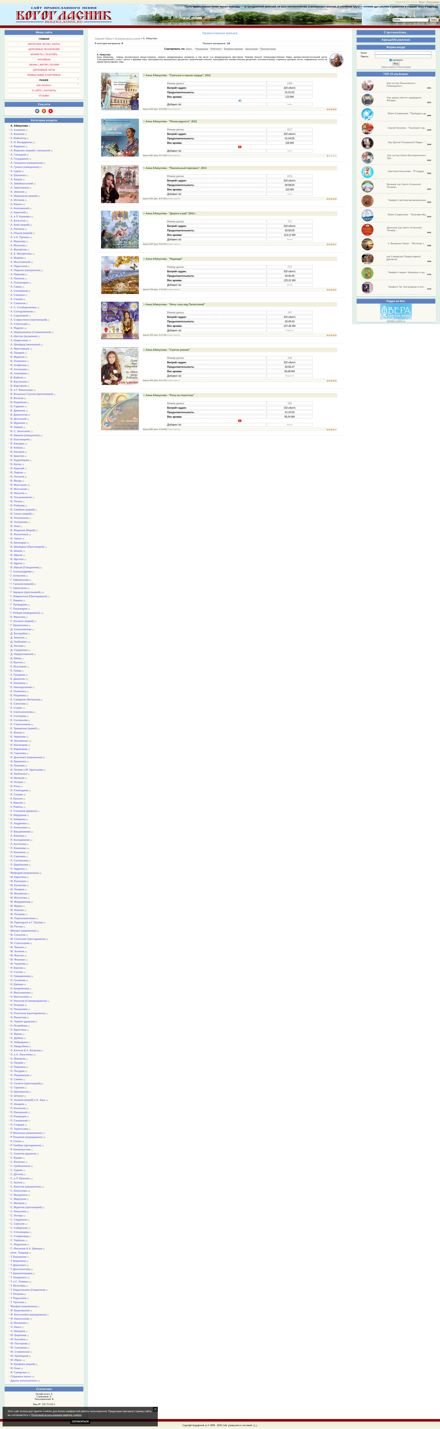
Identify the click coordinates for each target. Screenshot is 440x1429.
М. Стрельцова (19, 943)
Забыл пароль (388, 67)
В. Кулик (15, 464)
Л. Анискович (19, 827)
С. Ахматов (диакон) (23, 1153)
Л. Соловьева (19, 860)
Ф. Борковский (19, 1310)
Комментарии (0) (174, 109)
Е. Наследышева (21, 687)
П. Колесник (18, 1108)
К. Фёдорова (18, 815)
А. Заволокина (19, 187)
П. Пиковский (19, 1112)
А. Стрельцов (19, 323)
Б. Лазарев (17, 352)
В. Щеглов (17, 559)
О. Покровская (19, 1075)
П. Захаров (17, 1104)
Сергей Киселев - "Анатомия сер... (407, 127)
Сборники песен (20, 1376)
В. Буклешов (18, 381)
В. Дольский (18, 418)
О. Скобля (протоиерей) (25, 1083)
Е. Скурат (16, 707)
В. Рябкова (17, 505)
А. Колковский (19, 208)
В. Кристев (17, 455)
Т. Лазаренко (18, 1277)
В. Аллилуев (18, 369)
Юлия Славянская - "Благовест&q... (408, 214)
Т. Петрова (17, 1293)
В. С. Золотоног (20, 431)
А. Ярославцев (19, 348)
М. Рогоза (16, 926)
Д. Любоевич (18, 641)
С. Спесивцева (19, 1232)
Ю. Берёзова (18, 1335)
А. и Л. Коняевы (20, 216)
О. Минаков (17, 1058)
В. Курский (17, 468)
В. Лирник (16, 472)
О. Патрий (16, 1062)
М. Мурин (16, 905)
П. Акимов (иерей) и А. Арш (27, 1099)
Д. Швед (15, 658)
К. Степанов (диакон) (23, 810)
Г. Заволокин (18, 588)
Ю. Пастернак (19, 1343)
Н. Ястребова (18, 1025)
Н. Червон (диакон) (22, 1021)
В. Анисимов (18, 373)
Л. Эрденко (17, 868)
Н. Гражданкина (20, 976)
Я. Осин (15, 1368)
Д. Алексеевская (20, 629)
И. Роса (15, 786)
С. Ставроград (19, 1236)
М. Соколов (17, 934)
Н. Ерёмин (16, 984)
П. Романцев (18, 1116)
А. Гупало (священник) (24, 166)
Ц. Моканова (18, 1322)
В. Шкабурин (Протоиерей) (27, 546)
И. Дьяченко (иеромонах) (26, 757)
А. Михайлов (18, 249)
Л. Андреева (18, 823)
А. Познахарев (19, 282)
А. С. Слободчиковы (23, 307)
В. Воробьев (18, 402)
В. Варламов (18, 385)
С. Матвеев (17, 1203)
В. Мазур (15, 480)
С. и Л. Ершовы (20, 1178)
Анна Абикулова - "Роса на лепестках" (170, 395)
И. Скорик (16, 794)
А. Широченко (19, 340)
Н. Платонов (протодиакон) (27, 1013)
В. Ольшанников (21, 497)
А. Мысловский (20, 261)
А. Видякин (17, 146)
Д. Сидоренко (19, 649)
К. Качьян (16, 798)
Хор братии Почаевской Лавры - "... (408, 142)
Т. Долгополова (20, 1269)
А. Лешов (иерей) (21, 233)
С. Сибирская (19, 1227)
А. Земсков (17, 191)
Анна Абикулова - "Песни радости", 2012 (171, 121)
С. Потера (16, 1215)
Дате (189, 48)
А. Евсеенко (18, 175)
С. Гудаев (16, 1170)
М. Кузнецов (18, 881)
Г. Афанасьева (19, 579)
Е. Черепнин (18, 736)
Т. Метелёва (17, 1285)
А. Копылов (17, 220)
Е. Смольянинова (21, 711)
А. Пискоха (17, 278)
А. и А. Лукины (19, 237)
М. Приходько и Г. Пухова (26, 922)
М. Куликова (18, 885)
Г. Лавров (16, 600)
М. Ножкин (17, 910)
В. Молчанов (18, 488)
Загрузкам (251, 48)
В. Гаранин (17, 406)
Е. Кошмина (17, 682)
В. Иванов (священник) (25, 435)
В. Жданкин (17, 422)
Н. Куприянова (19, 988)
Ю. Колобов (17, 1339)
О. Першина (17, 1066)
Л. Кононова (18, 848)
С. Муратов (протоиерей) (26, 1207)
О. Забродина (19, 1042)
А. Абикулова (19, 125)
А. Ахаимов (17, 129)
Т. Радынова (18, 1298)
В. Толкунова (18, 521)
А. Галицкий (18, 154)
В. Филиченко (19, 534)
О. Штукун (16, 1095)
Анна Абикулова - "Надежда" (164, 258)
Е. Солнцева (18, 715)
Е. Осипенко (18, 691)
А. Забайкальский (21, 183)
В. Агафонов (18, 365)
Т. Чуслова (17, 1302)
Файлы (108, 38)
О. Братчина (18, 1029)
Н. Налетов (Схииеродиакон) (28, 1000)
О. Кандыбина (19, 1046)
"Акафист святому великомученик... (408, 200)
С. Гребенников (20, 1165)
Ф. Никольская (19, 1318)
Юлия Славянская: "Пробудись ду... (408, 113)
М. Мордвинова (20, 901)
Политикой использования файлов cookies (56, 1415)
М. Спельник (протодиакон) (28, 938)
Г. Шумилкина (19, 625)
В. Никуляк (17, 493)
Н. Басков (16, 967)
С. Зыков (16, 1182)
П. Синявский (19, 1120)
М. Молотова (18, 897)
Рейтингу (216, 48)
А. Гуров (15, 171)
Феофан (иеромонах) (23, 1306)
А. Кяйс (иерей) (20, 224)
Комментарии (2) (174, 335)
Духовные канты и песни (127, 38)
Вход (422, 2)
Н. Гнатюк (16, 971)
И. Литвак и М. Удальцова (26, 769)
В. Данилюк (17, 410)
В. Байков (16, 377)
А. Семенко (17, 294)
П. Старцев (17, 1124)
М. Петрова (17, 914)
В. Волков (16, 398)
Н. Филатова (18, 1017)
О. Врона (16, 1033)
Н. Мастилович (19, 996)
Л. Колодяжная (20, 839)
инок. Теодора (19, 1252)
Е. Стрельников (20, 724)
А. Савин (16, 286)
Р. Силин (15, 1141)
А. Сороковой (19, 315)
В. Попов (16, 501)
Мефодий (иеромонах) (24, 872)
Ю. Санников (18, 1347)
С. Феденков (18, 1244)
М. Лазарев (17, 889)
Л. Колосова (18, 843)
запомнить (397, 60)
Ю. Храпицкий (19, 1355)
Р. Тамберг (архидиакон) (25, 1145)
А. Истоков (17, 199)
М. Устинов (17, 951)
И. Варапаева (18, 749)
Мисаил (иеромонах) (23, 930)
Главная (99, 38)
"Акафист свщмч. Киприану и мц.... (407, 272)
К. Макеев (16, 802)
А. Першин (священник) (25, 270)
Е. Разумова (18, 695)
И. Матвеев (17, 777)
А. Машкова (17, 241)
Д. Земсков (17, 637)
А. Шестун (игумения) (23, 336)
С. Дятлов (16, 1174)
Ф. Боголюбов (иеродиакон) (28, 1314)
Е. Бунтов (16, 662)
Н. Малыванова (20, 992)
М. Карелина (18, 876)
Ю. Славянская (20, 1351)
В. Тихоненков (19, 517)
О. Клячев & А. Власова (25, 1050)
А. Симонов (17, 303)
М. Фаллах (17, 955)
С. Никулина (18, 1211)
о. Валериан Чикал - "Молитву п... (407, 243)
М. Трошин (17, 947)
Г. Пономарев (18, 608)
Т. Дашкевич (18, 1265)
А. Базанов (17, 133)
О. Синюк (16, 1079)
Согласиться (80, 1421)
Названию (201, 48)
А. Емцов (16, 179)
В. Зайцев (16, 427)
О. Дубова (16, 1037)
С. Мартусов (18, 1198)
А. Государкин (19, 158)
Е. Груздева (17, 674)
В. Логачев (17, 476)
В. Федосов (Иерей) (22, 530)
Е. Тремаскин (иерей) (23, 728)
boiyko (289, 104)
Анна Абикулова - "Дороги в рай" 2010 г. (171, 213)
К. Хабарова (17, 819)
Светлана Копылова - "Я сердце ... (407, 171)
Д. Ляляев (16, 645)
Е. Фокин (16, 732)
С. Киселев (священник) (25, 1186)
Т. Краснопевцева (21, 1273)
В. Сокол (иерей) (21, 513)
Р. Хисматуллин (20, 1149)
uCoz (255, 1425)
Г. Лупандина (18, 604)
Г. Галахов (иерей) (21, 583)
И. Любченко (18, 773)
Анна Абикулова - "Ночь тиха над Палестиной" (175, 304)
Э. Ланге (15, 1326)
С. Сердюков (18, 1219)
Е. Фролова (17, 616)
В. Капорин (17, 443)
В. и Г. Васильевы (21, 389)
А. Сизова (16, 299)
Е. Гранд (15, 670)
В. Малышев (18, 484)
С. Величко (17, 1161)
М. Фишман (17, 959)
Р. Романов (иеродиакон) (26, 1137)
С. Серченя (17, 1223)
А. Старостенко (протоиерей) (28, 319)
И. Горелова (18, 753)
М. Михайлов (18, 893)
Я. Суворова (18, 1372)
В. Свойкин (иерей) (22, 509)
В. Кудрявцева (19, 460)
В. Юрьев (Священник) (24, 567)
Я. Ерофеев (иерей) (22, 1364)
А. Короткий (18, 212)
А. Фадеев (16, 327)
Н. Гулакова (17, 980)
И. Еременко (18, 761)
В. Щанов (16, 555)
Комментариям (233, 48)
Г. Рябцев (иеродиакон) (25, 612)
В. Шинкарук (18, 542)
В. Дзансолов (19, 414)
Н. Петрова (17, 1004)
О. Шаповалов (19, 1091)
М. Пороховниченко (23, 918)
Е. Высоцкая (18, 666)
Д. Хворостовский (21, 654)
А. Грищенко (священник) (26, 162)
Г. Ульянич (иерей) (22, 621)
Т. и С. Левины (19, 1281)
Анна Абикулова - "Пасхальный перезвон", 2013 (176, 168)
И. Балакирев (19, 744)
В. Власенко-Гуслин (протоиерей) (31, 394)
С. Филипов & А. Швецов (26, 1248)
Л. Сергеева (17, 856)
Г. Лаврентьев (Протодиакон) (28, 596)
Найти (434, 20)
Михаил (290, 239)
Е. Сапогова (17, 703)
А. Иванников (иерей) (23, 195)
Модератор (290, 330)
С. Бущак (16, 1157)
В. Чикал (16, 538)
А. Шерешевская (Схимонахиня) (30, 332)
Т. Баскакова (18, 1256)
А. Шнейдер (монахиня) (25, 344)
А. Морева (16, 257)
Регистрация (432, 2)
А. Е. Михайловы (21, 253)
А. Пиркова (17, 274)
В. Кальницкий (19, 439)
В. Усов (15, 526)
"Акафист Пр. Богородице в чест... (407, 286)
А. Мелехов (17, 245)
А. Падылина (18, 266)
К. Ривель (16, 806)
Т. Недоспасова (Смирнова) (27, 1289)
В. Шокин (16, 550)
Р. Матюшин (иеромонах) (26, 1132)
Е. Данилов (17, 678)
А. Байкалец (18, 138)
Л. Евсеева (17, 835)
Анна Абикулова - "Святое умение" (168, 349)
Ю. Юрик (15, 1359)
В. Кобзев (16, 447)
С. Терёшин (17, 1240)
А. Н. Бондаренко (21, 142)
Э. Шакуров (17, 1331)
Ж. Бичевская (19, 740)
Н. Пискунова (18, 1009)
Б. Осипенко (18, 360)
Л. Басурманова (20, 831)
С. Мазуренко (18, 1194)
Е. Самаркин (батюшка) (25, 699)
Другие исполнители (23, 1380)
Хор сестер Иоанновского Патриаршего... (401, 84)
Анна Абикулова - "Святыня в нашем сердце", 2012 (178, 75)
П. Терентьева (19, 1128)
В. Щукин (16, 563)
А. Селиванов (19, 290)
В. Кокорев (17, 451)
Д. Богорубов (18, 633)
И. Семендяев (19, 790)
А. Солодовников (21, 311)
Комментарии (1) (174, 244)
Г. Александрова (20, 571)
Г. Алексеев (17, 575)
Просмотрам (268, 48)
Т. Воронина (18, 1260)
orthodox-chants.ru (396, 321)
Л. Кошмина (17, 852)
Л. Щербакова (19, 864)
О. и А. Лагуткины (21, 1054)
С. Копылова (18, 1190)
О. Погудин (17, 1071)
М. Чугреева (18, 963)
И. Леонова (17, 765)
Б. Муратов (17, 356)
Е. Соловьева (19, 720)
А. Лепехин (17, 228)
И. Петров (16, 782)
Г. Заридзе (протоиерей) (25, 592)
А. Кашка (16, 204)
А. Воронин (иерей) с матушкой (30, 150)
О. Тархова (17, 1087)
